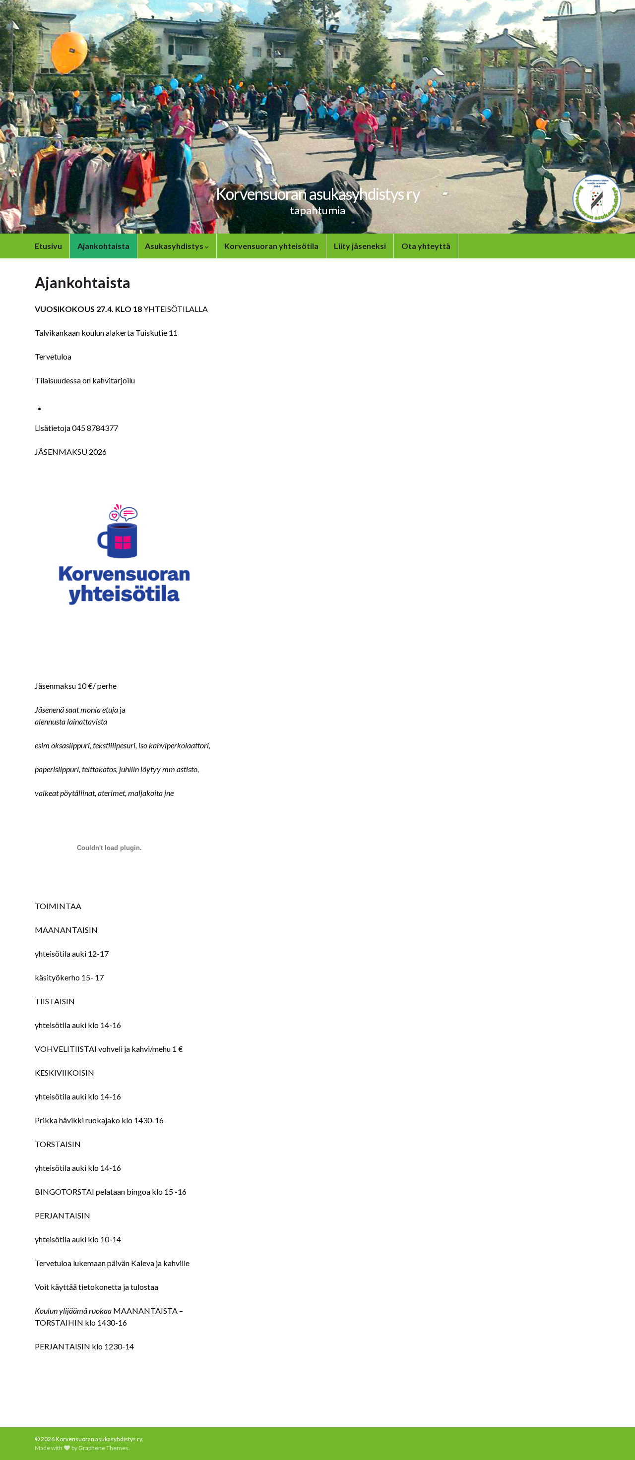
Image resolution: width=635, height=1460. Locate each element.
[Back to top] (612, 1437)
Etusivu (48, 245)
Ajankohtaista (103, 245)
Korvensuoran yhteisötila (271, 245)
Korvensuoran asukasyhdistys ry (318, 193)
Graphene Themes (103, 1448)
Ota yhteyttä (425, 245)
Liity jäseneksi (360, 245)
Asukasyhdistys (175, 245)
